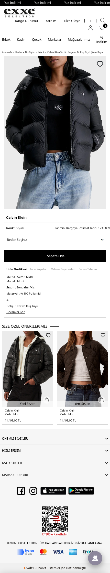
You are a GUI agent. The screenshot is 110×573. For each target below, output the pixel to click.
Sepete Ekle (55, 256)
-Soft (28, 568)
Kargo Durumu (26, 21)
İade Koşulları (39, 269)
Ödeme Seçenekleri (63, 269)
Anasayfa (7, 52)
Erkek (6, 39)
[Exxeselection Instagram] (33, 492)
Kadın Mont (12, 414)
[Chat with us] (95, 558)
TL (91, 21)
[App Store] (53, 492)
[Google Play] (81, 492)
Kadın (21, 39)
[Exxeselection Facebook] (21, 492)
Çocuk (36, 39)
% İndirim (101, 39)
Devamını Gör (15, 312)
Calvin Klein (16, 217)
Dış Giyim (30, 52)
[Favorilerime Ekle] (48, 335)
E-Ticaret (39, 568)
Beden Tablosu (88, 269)
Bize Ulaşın (72, 21)
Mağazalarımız (79, 39)
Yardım (51, 21)
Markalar (54, 39)
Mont (41, 52)
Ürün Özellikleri (16, 269)
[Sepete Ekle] (46, 400)
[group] (55, 132)
